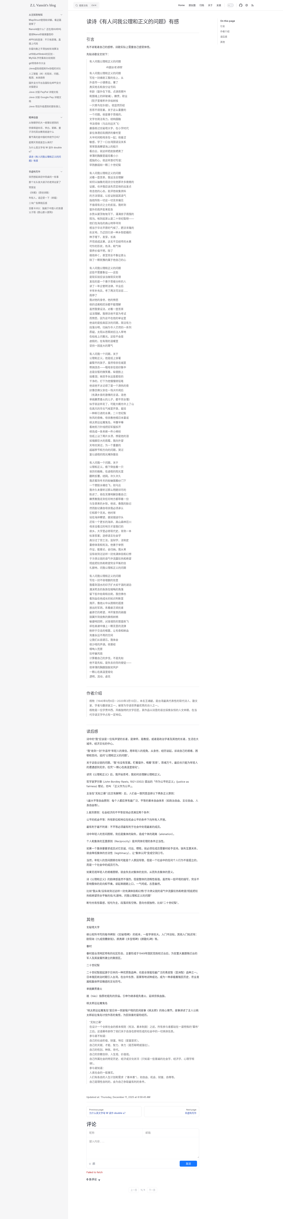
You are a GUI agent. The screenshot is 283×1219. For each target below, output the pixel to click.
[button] (61, 14)
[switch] (230, 5)
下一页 (152, 1190)
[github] (241, 5)
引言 (222, 26)
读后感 (223, 36)
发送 (188, 1163)
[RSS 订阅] (252, 5)
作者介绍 (224, 31)
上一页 (134, 1190)
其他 (222, 41)
